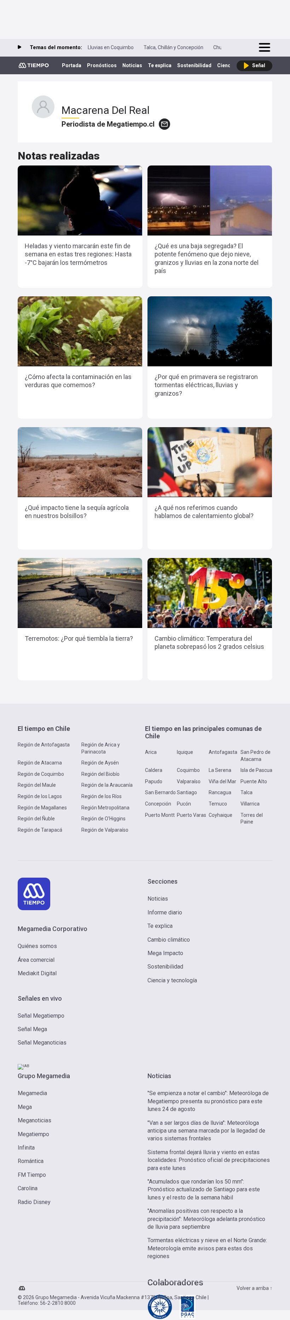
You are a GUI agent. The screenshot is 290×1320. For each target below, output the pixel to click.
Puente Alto (253, 781)
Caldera (153, 770)
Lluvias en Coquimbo (111, 47)
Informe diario (164, 912)
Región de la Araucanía (107, 785)
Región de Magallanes (42, 807)
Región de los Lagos (40, 796)
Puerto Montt (160, 815)
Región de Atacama (40, 763)
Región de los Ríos (101, 796)
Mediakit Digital (37, 973)
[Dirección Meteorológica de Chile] (159, 1318)
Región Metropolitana (105, 807)
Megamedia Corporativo (52, 928)
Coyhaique (220, 815)
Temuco (218, 804)
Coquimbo (188, 770)
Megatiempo (33, 1134)
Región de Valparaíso (104, 830)
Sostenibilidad (194, 65)
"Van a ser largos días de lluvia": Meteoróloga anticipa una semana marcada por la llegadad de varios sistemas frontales (206, 1131)
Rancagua (220, 792)
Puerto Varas (191, 815)
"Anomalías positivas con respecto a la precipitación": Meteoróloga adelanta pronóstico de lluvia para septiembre (206, 1219)
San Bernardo (160, 792)
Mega (25, 1107)
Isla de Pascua (256, 770)
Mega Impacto (165, 953)
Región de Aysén (100, 763)
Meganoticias (34, 1120)
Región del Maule (37, 785)
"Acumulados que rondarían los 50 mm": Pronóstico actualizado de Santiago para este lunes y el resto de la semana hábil (203, 1189)
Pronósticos (102, 65)
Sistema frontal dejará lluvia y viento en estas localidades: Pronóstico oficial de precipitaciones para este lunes (208, 1160)
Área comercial (36, 959)
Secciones (162, 881)
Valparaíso (189, 781)
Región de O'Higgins (103, 818)
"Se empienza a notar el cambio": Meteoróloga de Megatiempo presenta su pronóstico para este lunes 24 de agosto (208, 1101)
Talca (246, 792)
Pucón (184, 804)
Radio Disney (34, 1202)
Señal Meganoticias (42, 1042)
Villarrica (250, 804)
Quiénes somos (37, 946)
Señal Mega (32, 1029)
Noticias (132, 65)
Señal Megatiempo (41, 1015)
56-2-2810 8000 (58, 1303)
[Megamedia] (23, 1286)
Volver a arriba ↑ (254, 1288)
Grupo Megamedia (44, 1076)
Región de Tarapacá (40, 830)
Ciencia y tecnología (172, 980)
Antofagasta (223, 752)
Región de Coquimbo (41, 774)
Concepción (158, 804)
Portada (71, 65)
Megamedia (32, 1093)
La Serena (220, 770)
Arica (151, 752)
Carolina (27, 1188)
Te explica (160, 65)
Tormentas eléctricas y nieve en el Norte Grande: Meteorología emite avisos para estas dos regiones (207, 1248)
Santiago (187, 792)
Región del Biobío (100, 774)
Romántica (31, 1161)
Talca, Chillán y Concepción (173, 47)
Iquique (185, 752)
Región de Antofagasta (44, 745)
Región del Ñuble (36, 818)
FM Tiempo (32, 1174)
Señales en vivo (40, 998)
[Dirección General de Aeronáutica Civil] (187, 1318)
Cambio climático (168, 939)
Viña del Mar (222, 781)
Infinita (26, 1147)
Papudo (153, 781)
